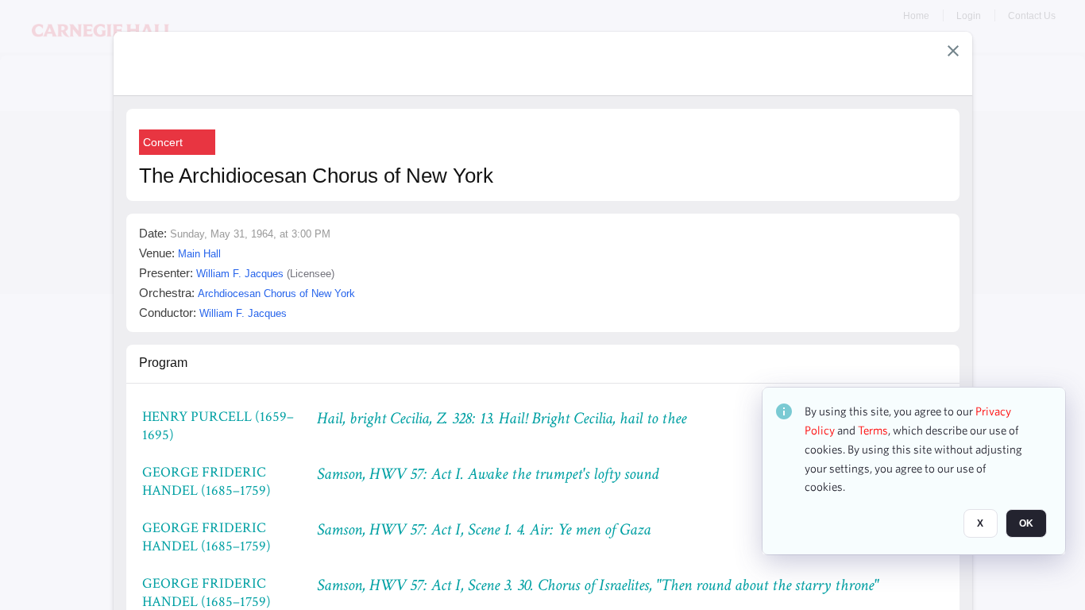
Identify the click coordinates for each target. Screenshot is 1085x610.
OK (1026, 523)
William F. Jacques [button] (240, 274)
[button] (953, 50)
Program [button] (163, 362)
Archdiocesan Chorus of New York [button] (276, 293)
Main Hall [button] (199, 254)
